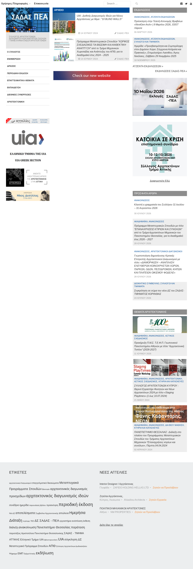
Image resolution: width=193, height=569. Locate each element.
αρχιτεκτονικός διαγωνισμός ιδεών (57, 496)
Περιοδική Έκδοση (17, 73)
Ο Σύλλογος (13, 52)
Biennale (46, 489)
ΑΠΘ (52, 546)
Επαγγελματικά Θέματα (20, 80)
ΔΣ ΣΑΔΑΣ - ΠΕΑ (47, 520)
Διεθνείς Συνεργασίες (19, 94)
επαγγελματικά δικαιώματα (45, 483)
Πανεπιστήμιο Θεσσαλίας (53, 527)
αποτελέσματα (25, 513)
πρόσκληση (52, 505)
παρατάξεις (15, 533)
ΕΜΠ (20, 553)
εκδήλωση (44, 553)
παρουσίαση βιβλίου (37, 505)
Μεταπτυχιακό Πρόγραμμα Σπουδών (28, 546)
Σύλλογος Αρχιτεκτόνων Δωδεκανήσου (71, 546)
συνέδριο (14, 505)
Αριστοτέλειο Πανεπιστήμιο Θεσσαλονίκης (42, 533)
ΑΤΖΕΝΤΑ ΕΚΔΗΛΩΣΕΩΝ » (148, 66)
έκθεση (86, 521)
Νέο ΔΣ (12, 513)
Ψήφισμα (13, 554)
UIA (61, 539)
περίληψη (26, 521)
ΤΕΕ (32, 521)
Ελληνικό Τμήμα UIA (32, 539)
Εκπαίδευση (14, 87)
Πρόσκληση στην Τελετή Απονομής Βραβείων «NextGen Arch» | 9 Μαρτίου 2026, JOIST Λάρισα (158, 24)
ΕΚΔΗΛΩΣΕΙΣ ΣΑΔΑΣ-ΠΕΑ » (171, 71)
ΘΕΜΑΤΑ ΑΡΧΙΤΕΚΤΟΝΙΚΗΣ (150, 312)
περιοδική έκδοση (76, 504)
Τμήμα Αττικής (29, 554)
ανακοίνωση (27, 527)
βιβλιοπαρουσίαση (50, 540)
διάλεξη (13, 527)
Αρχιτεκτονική (15, 102)
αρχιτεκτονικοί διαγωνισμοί (20, 483)
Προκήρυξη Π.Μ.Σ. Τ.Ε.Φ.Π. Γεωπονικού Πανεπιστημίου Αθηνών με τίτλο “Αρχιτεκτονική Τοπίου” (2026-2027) (159, 346)
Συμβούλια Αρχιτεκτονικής (47, 513)
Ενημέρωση (13, 59)
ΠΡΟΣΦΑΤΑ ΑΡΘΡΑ (145, 193)
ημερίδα (24, 505)
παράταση (78, 527)
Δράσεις (11, 66)
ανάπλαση (77, 521)
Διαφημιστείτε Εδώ (160, 181)
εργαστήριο (65, 521)
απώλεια (64, 513)
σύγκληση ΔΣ (73, 539)
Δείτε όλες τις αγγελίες (111, 525)
